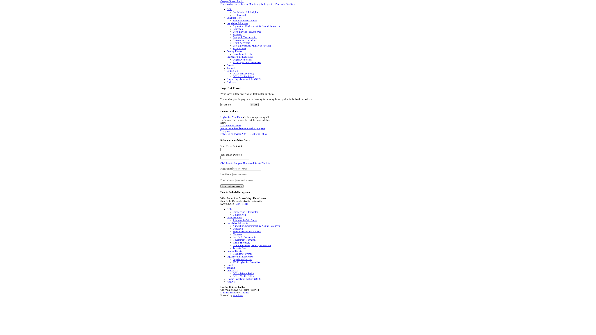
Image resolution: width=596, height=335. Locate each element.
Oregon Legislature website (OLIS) (244, 79)
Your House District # (231, 146)
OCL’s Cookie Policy (243, 76)
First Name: (226, 168)
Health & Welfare (241, 43)
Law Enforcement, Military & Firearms (252, 45)
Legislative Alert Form (231, 117)
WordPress (238, 295)
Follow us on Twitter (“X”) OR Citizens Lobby (243, 134)
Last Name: (226, 174)
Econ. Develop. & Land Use (247, 31)
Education (238, 29)
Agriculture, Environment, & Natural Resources (256, 26)
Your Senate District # (231, 154)
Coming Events (234, 51)
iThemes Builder (228, 292)
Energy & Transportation (245, 37)
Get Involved (239, 15)
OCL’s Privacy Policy (243, 73)
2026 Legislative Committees (247, 62)
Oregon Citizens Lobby (232, 1)
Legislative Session (242, 59)
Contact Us (232, 70)
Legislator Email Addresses (240, 57)
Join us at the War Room (245, 20)
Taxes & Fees (239, 48)
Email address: (227, 180)
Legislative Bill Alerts (237, 23)
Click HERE (242, 204)
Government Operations (244, 40)
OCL (229, 9)
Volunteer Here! (234, 17)
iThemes (244, 292)
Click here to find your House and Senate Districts (245, 163)
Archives (231, 82)
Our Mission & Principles (245, 12)
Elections (237, 34)
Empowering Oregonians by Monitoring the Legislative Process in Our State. (258, 4)
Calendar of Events (242, 54)
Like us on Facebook (230, 125)
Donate (230, 65)
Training (231, 68)
